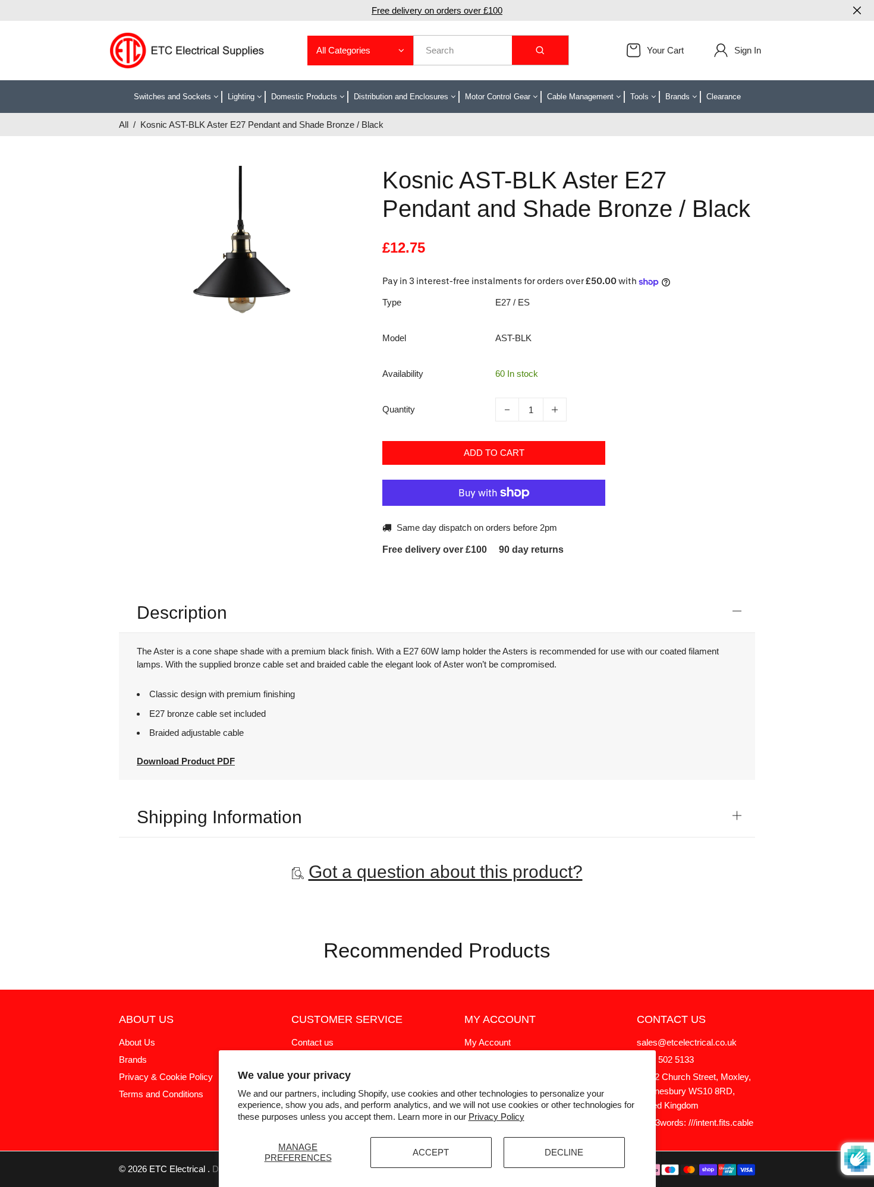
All (123, 124)
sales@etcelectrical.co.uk (687, 1042)
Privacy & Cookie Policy (166, 1077)
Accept (431, 1152)
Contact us (312, 1042)
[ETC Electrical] (187, 50)
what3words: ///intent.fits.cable (695, 1122)
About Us (137, 1042)
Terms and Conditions (161, 1094)
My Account (487, 1042)
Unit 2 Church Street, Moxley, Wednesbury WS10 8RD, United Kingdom (694, 1091)
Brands (133, 1059)
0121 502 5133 (665, 1059)
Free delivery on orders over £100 (437, 10)
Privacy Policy (496, 1117)
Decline (564, 1152)
